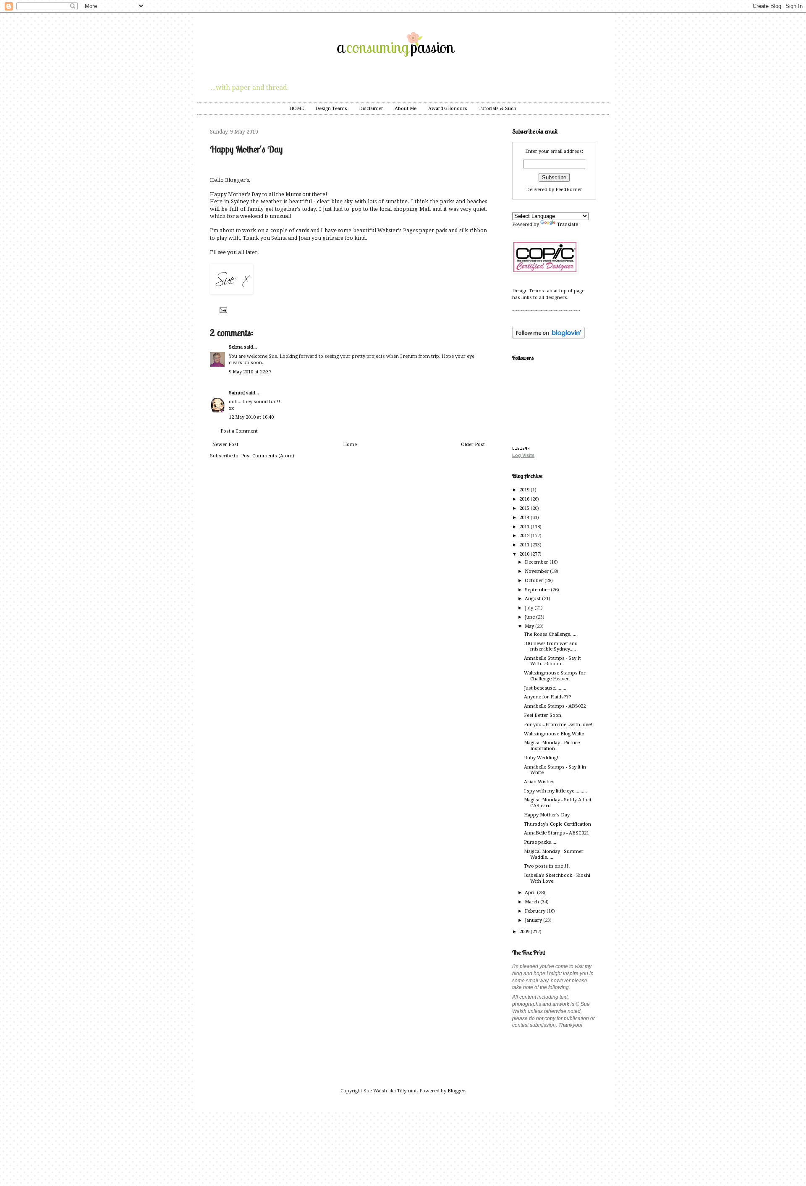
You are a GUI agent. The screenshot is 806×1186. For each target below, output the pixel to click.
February (536, 911)
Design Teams (331, 108)
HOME (296, 108)
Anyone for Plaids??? (547, 697)
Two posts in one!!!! (547, 866)
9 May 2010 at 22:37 (250, 372)
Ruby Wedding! (541, 758)
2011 (525, 545)
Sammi (237, 393)
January (534, 920)
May (530, 626)
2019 (525, 490)
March (532, 902)
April (531, 892)
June (530, 617)
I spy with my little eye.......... (555, 791)
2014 (525, 517)
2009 (525, 931)
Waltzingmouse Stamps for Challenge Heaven (555, 675)
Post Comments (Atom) (267, 456)
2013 (525, 527)
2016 (525, 499)
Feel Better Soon (542, 715)
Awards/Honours (447, 108)
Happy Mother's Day (547, 815)
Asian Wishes (539, 782)
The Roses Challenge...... (551, 634)
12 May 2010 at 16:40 (251, 417)
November (537, 571)
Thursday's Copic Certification (557, 824)
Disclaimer (371, 108)
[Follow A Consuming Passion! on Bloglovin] (548, 337)
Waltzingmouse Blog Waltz (554, 734)
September (538, 590)
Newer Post (225, 444)
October (534, 580)
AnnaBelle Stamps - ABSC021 (556, 833)
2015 (525, 508)
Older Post (473, 444)
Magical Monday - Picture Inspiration (552, 745)
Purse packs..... (540, 842)
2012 (525, 535)
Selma (236, 347)
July (529, 608)
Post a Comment (239, 431)
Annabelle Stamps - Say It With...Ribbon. (552, 661)
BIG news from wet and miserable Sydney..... (551, 646)
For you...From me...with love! (558, 724)
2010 (525, 554)
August (533, 598)
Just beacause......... (545, 688)
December (537, 562)
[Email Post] (222, 309)
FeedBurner (568, 189)
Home (350, 444)
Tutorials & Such (497, 108)
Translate (567, 224)
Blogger (456, 1091)
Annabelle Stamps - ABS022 (555, 706)
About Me (405, 108)
